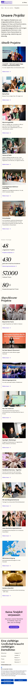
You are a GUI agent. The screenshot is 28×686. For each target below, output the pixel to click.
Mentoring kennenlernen (8, 266)
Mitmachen (3, 653)
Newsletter (3, 656)
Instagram (17, 653)
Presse (2, 659)
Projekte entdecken (7, 252)
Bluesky (16, 657)
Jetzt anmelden (14, 627)
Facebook (17, 659)
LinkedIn (16, 655)
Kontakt (3, 662)
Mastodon (17, 662)
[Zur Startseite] (6, 2)
